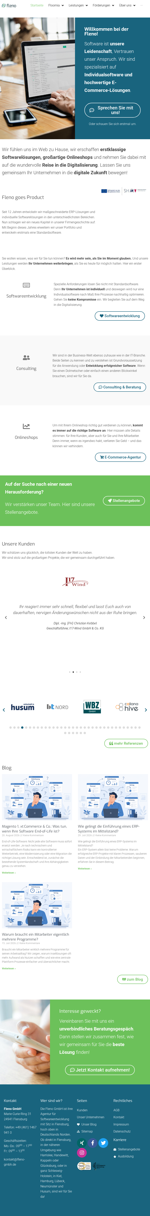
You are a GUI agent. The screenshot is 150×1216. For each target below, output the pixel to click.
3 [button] (18, 727)
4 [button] (22, 727)
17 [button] (73, 727)
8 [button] (38, 727)
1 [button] (10, 727)
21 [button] (89, 727)
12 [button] (53, 727)
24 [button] (100, 727)
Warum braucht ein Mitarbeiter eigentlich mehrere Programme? (35, 937)
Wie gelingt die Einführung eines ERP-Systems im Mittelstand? (108, 829)
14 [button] (61, 727)
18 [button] (77, 727)
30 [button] (124, 727)
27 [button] (112, 727)
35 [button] (65, 733)
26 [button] (108, 727)
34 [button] (139, 727)
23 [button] (96, 727)
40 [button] (85, 733)
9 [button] (42, 727)
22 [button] (92, 727)
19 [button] (81, 727)
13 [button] (57, 727)
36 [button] (69, 733)
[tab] (10, 727)
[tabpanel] (22, 707)
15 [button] (65, 727)
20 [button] (85, 727)
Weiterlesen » (9, 872)
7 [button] (34, 727)
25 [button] (104, 727)
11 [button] (49, 727)
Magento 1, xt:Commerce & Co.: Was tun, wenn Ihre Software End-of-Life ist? (34, 829)
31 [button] (128, 727)
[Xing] (82, 1143)
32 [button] (131, 727)
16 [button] (69, 727)
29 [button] (120, 727)
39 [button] (81, 733)
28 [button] (116, 727)
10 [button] (46, 727)
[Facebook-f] (92, 1143)
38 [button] (77, 733)
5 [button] (26, 727)
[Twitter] (103, 1143)
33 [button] (135, 727)
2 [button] (14, 727)
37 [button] (73, 733)
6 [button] (30, 727)
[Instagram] (82, 1153)
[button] (6, 617)
